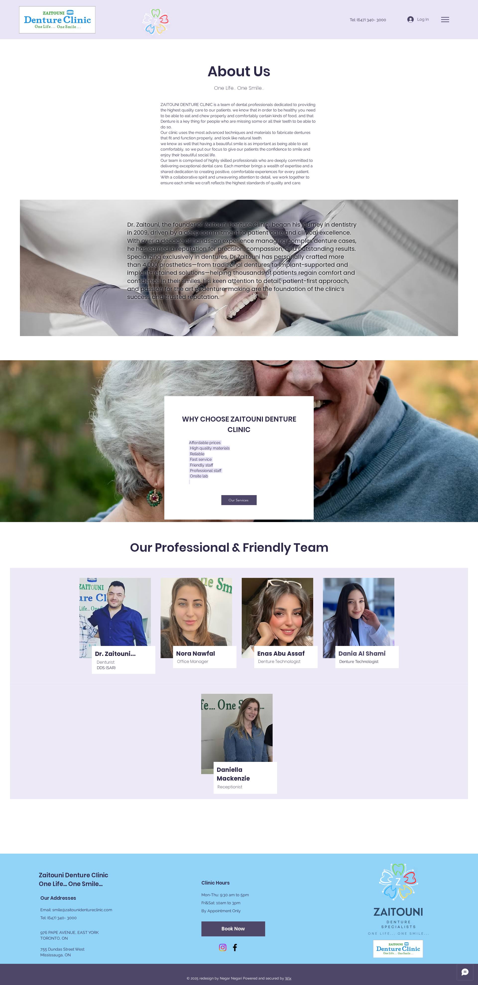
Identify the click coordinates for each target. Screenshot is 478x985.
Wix (288, 978)
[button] (445, 19)
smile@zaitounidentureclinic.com (82, 909)
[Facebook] (235, 947)
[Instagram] (223, 947)
